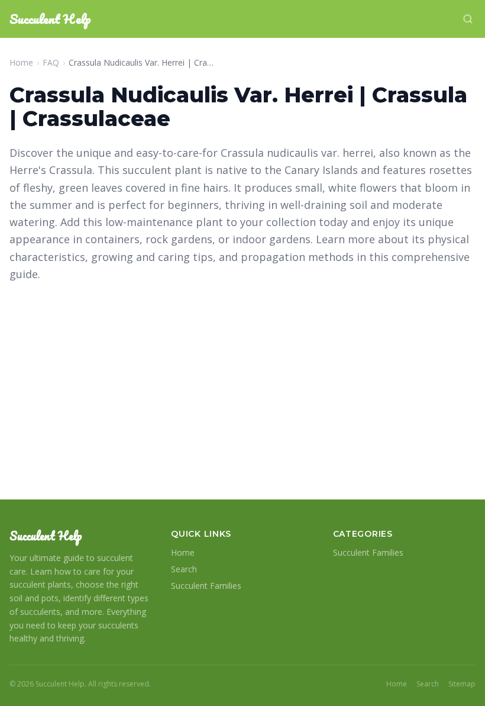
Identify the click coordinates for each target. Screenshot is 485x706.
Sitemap (462, 684)
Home (21, 62)
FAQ (51, 62)
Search (184, 569)
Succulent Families (206, 585)
